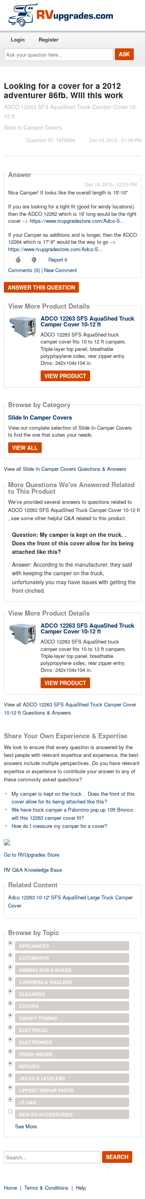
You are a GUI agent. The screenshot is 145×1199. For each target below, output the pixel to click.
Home (10, 1187)
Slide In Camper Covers (40, 417)
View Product (65, 376)
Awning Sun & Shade (45, 969)
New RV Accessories (46, 1114)
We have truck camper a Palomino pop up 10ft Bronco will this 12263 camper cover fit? (72, 813)
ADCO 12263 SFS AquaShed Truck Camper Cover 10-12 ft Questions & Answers (70, 708)
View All (25, 447)
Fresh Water (35, 1054)
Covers (29, 1006)
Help (81, 1187)
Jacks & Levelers (42, 1078)
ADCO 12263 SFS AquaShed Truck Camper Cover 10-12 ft (87, 321)
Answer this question (41, 287)
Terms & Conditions (46, 1187)
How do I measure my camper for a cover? (59, 825)
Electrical (33, 1030)
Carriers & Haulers (45, 982)
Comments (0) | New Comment (42, 270)
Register (48, 39)
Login (18, 39)
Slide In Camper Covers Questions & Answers (74, 468)
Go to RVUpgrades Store (31, 854)
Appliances (34, 945)
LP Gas (27, 1102)
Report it (57, 259)
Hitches (29, 1066)
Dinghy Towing (38, 1018)
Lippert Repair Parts (46, 1090)
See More (26, 1126)
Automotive (34, 957)
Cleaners (32, 994)
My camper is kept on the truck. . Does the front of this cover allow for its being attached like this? (73, 797)
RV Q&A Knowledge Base (33, 869)
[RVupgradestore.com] (61, 14)
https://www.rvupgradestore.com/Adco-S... (77, 220)
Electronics (35, 1042)
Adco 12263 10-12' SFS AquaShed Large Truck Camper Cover (70, 901)
